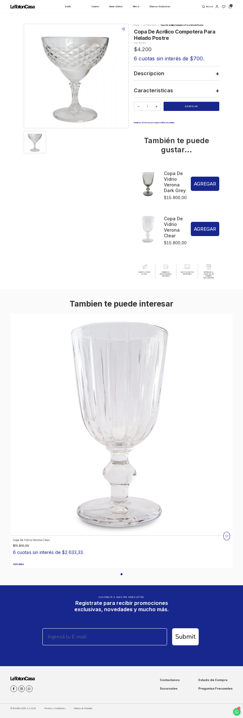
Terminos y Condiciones (54, 708)
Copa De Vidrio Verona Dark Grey (175, 182)
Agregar (191, 106)
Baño (68, 6)
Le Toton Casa (149, 25)
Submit (185, 636)
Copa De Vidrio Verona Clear (173, 227)
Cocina (95, 6)
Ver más (18, 564)
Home (136, 25)
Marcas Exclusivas (160, 6)
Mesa (136, 6)
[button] (121, 574)
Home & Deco (115, 6)
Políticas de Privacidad (83, 708)
